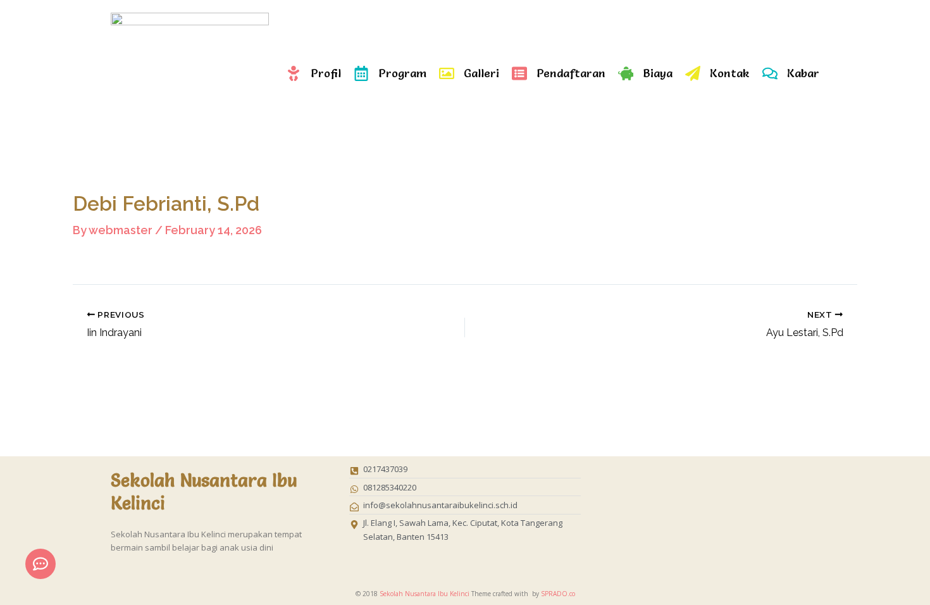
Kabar (803, 73)
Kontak (730, 73)
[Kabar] (770, 73)
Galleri (481, 73)
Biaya (658, 73)
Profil (326, 73)
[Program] (361, 73)
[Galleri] (446, 73)
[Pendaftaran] (519, 73)
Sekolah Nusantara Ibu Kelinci (424, 593)
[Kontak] (692, 73)
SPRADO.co (558, 593)
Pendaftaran (570, 73)
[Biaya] (625, 73)
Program (402, 73)
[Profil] (293, 73)
